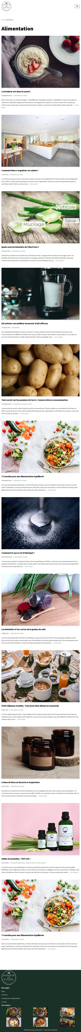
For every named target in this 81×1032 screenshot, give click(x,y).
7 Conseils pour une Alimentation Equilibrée (22, 476)
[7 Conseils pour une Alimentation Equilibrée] (40, 447)
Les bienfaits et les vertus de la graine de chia (23, 629)
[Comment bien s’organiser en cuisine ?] (40, 141)
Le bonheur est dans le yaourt (15, 91)
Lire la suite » (34, 184)
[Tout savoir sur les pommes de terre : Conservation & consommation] (40, 370)
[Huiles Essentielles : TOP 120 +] (40, 829)
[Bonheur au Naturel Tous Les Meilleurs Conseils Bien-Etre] (6, 6)
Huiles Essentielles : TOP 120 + (16, 858)
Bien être (21, 863)
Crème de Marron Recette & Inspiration (20, 782)
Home (3, 20)
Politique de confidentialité (10, 998)
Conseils (20, 174)
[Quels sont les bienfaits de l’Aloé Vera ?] (40, 217)
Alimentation (17, 95)
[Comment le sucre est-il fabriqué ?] (40, 523)
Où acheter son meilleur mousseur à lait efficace (24, 323)
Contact (4, 1002)
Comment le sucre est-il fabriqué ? (18, 552)
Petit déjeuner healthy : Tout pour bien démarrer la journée (30, 705)
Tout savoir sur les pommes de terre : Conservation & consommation (34, 400)
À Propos (4, 995)
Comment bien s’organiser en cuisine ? (20, 170)
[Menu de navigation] (77, 6)
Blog (3, 991)
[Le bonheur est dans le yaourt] (40, 62)
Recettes (21, 786)
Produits (24, 95)
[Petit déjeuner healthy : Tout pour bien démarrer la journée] (40, 676)
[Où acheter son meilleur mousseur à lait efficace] (40, 294)
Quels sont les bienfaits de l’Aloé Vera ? (20, 247)
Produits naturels (41, 863)
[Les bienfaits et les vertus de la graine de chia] (40, 600)
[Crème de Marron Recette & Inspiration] (40, 753)
